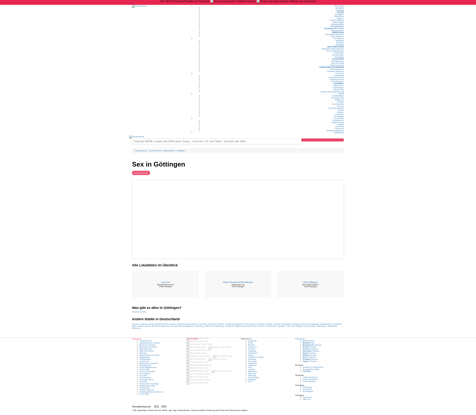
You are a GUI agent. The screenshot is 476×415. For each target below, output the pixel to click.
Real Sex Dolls (338, 63)
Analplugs (339, 10)
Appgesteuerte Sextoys (149, 343)
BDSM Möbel (338, 96)
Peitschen (339, 114)
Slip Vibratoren (337, 36)
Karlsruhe (337, 324)
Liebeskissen (338, 88)
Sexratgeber (308, 391)
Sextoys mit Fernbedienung (332, 92)
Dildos (340, 12)
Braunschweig (184, 324)
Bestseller (340, 8)
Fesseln (340, 102)
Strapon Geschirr (146, 390)
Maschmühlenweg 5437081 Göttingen (165, 286)
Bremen (194, 324)
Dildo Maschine (145, 349)
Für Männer (339, 39)
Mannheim (156, 326)
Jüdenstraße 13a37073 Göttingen (238, 286)
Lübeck (147, 326)
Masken (340, 112)
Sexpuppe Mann (146, 380)
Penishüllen (339, 53)
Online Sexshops (310, 379)
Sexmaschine (145, 378)
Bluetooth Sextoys (147, 345)
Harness (340, 106)
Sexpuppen (338, 59)
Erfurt (247, 324)
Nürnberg (200, 326)
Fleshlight (340, 45)
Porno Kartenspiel (147, 371)
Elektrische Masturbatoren (333, 49)
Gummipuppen (337, 61)
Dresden (220, 324)
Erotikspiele (339, 75)
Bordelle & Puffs (141, 173)
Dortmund (212, 324)
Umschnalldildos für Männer (151, 392)
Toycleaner (339, 128)
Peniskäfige (339, 116)
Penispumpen (338, 55)
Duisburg (229, 324)
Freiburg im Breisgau (282, 324)
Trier (288, 326)
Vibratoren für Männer (331, 67)
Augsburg (144, 324)
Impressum (307, 397)
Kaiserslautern (326, 324)
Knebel (341, 110)
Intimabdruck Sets (336, 77)
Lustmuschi (144, 361)
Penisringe (339, 57)
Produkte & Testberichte (313, 367)
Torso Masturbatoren (335, 51)
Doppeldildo (144, 357)
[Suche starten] (322, 139)
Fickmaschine (145, 359)
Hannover (305, 324)
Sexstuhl (143, 382)
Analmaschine (145, 341)
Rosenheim (252, 326)
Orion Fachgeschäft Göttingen (238, 282)
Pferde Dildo (144, 369)
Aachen (135, 324)
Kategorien (300, 339)
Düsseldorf (238, 324)
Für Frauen (339, 6)
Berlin (151, 324)
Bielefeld (159, 324)
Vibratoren (338, 32)
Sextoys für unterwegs (149, 384)
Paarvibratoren (337, 81)
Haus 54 (165, 282)
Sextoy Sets (339, 90)
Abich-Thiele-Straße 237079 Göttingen (310, 286)
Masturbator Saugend (148, 363)
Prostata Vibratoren (335, 71)
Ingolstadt (314, 324)
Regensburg (240, 326)
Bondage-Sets (338, 98)
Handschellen (338, 104)
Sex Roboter (144, 373)
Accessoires (339, 118)
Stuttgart (281, 326)
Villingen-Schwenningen (305, 326)
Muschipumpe (145, 365)
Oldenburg (219, 326)
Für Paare (339, 73)
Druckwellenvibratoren (334, 34)
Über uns (307, 399)
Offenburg (209, 326)
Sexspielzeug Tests (311, 369)
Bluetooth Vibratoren (148, 347)
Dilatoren (340, 43)
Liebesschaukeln (336, 79)
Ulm (292, 326)
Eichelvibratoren (337, 69)
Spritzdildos (339, 16)
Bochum (167, 324)
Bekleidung (339, 133)
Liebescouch (338, 86)
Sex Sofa (143, 375)
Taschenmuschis (337, 65)
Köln (134, 326)
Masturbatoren (335, 47)
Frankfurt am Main (264, 324)
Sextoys (308, 341)
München (166, 326)
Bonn (174, 324)
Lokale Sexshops (310, 377)
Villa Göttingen (310, 282)
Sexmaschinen (337, 26)
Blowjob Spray (338, 122)
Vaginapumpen (337, 30)
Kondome (340, 126)
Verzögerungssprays (335, 131)
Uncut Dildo (144, 394)
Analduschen (338, 120)
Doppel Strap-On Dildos (149, 355)
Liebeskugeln (338, 22)
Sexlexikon (307, 389)
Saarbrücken (271, 326)
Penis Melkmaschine (148, 367)
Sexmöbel (338, 84)
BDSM (341, 94)
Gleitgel (340, 124)
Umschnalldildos (337, 20)
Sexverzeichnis (309, 381)
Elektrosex (339, 100)
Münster (174, 326)
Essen (253, 324)
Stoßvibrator (144, 388)
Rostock (261, 326)
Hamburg (296, 324)
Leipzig (140, 326)
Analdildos (339, 14)
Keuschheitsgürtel (336, 108)
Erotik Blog (307, 387)
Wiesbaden (322, 326)
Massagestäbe (337, 24)
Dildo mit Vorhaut (146, 351)
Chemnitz (203, 324)
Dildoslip (143, 353)
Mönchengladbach (187, 326)
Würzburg (136, 328)
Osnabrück (229, 326)
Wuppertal (332, 326)
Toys (308, 343)
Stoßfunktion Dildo (147, 386)
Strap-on (340, 18)
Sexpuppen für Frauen (334, 28)
